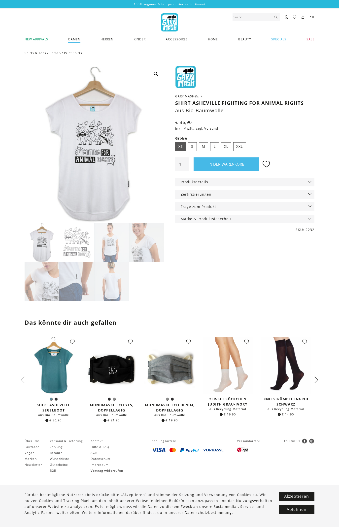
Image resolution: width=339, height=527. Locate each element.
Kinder (140, 39)
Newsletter (33, 465)
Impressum (99, 465)
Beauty (244, 39)
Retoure (56, 453)
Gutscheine (59, 465)
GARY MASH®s (187, 96)
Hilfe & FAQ (100, 447)
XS (180, 146)
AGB (94, 453)
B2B (53, 470)
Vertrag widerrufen (107, 470)
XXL (239, 146)
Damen (74, 39)
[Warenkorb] (303, 17)
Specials (278, 39)
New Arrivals (36, 39)
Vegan (29, 453)
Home (213, 39)
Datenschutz (101, 459)
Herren (107, 39)
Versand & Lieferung (66, 441)
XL (226, 146)
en (312, 17)
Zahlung (56, 447)
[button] (155, 73)
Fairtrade (32, 447)
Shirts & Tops (35, 53)
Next (316, 380)
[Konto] (286, 17)
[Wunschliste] (295, 17)
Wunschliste (59, 459)
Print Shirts (73, 53)
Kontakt (97, 441)
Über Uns (32, 441)
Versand (211, 128)
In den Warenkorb (226, 164)
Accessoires (177, 39)
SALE (310, 39)
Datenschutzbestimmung (208, 512)
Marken (31, 459)
